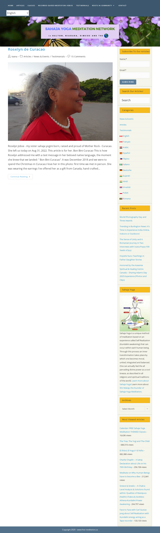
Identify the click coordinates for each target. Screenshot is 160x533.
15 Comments (78, 56)
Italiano (126, 164)
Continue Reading (22, 177)
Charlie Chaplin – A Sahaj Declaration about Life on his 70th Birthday (133, 463)
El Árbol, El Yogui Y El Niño (131, 450)
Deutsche (126, 170)
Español (126, 153)
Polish (125, 192)
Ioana (14, 56)
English (125, 135)
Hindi (125, 181)
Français (126, 141)
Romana (126, 198)
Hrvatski (126, 187)
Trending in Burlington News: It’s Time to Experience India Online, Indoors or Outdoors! (135, 230)
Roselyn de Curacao (26, 49)
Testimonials (58, 56)
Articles (27, 56)
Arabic (125, 147)
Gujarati (126, 175)
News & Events (41, 56)
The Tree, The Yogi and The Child (135, 441)
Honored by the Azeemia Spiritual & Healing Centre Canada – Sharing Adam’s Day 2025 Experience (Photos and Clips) (133, 272)
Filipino (125, 158)
